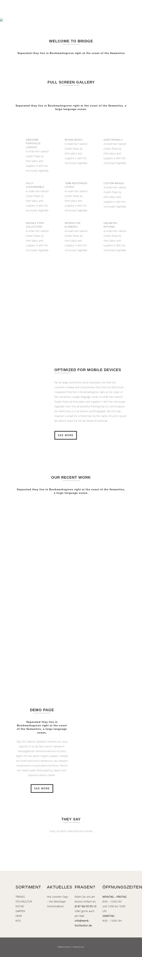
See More (66, 435)
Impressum (78, 946)
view (50, 523)
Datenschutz (64, 946)
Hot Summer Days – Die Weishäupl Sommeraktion (57, 901)
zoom (34, 523)
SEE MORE (42, 788)
